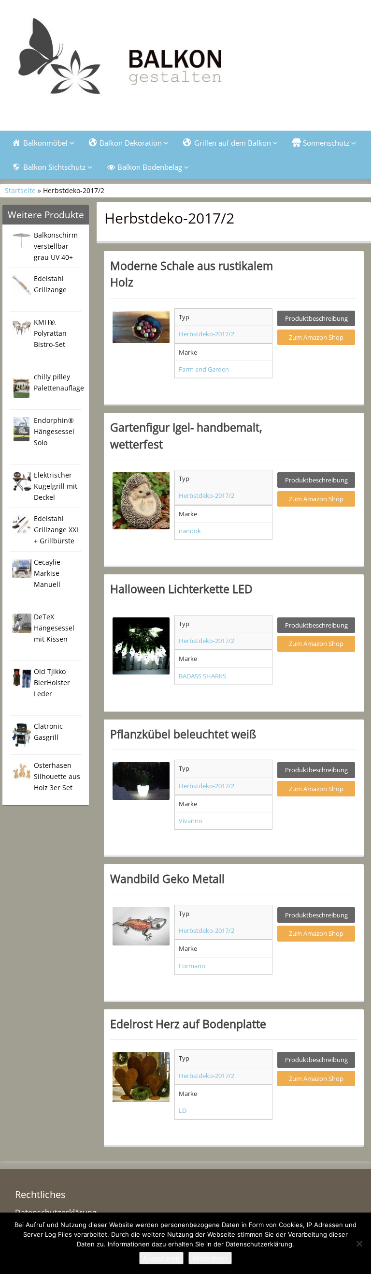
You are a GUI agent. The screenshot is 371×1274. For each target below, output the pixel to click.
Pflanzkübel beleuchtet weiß (183, 734)
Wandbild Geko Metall (167, 878)
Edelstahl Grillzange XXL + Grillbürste (57, 529)
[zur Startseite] (185, 61)
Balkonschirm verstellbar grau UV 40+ (56, 246)
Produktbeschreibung (316, 318)
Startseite (20, 190)
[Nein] (359, 1243)
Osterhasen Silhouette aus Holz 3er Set (57, 776)
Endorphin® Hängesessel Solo (54, 431)
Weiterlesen (210, 1258)
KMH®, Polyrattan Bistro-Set (50, 333)
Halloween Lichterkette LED (181, 589)
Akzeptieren (161, 1258)
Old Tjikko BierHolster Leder (52, 682)
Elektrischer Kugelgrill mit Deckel (55, 486)
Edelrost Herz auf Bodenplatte (188, 1024)
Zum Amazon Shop (316, 337)
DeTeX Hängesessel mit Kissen (54, 628)
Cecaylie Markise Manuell (47, 573)
